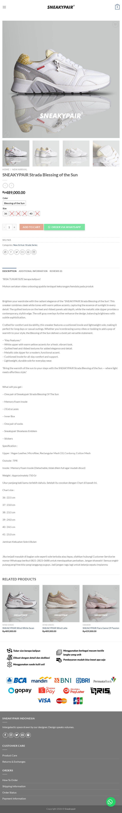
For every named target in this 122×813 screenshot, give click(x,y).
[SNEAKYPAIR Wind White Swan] (20, 603)
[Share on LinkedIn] (34, 252)
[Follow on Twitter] (16, 735)
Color (5, 198)
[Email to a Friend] (22, 252)
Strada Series (31, 245)
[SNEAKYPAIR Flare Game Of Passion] (101, 603)
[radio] (14, 203)
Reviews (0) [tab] (56, 271)
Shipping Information (14, 786)
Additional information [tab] (33, 271)
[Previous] (9, 79)
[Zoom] (6, 134)
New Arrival (19, 169)
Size (5, 209)
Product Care (9, 755)
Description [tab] (9, 271)
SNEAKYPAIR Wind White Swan (18, 628)
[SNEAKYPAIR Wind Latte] (60, 603)
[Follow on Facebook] (5, 735)
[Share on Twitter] (16, 252)
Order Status (9, 792)
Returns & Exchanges (13, 761)
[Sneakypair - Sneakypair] (61, 7)
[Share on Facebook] (11, 252)
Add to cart (31, 226)
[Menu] (4, 7)
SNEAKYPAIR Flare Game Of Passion (101, 628)
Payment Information (14, 798)
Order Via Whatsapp (66, 226)
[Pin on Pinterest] (28, 252)
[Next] (113, 79)
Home (5, 169)
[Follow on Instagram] (11, 735)
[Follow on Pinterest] (28, 735)
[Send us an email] (22, 735)
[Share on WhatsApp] (5, 252)
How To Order (10, 780)
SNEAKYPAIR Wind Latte (54, 628)
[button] (66, 227)
